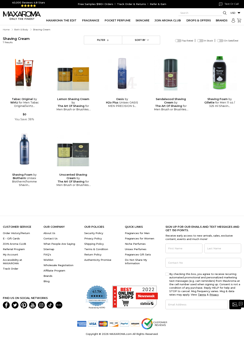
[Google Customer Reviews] (154, 323)
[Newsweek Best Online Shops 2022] (135, 297)
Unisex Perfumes (135, 249)
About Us (49, 233)
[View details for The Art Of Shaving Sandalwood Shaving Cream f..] (170, 72)
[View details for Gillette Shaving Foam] (219, 72)
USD (232, 12)
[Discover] (113, 323)
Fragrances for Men (137, 233)
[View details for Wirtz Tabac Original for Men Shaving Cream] (24, 72)
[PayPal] (124, 323)
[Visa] (92, 323)
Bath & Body (21, 29)
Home (6, 29)
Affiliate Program (54, 270)
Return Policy (92, 254)
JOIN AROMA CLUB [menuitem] (168, 20)
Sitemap (48, 249)
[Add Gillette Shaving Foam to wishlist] (216, 94)
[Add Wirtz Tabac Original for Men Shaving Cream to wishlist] (21, 94)
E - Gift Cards (11, 238)
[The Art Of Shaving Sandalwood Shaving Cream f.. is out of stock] (174, 94)
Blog (46, 281)
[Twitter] (15, 304)
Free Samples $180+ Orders (95, 4)
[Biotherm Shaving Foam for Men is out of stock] (27, 170)
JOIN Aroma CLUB (14, 243)
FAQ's (47, 254)
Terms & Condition (96, 249)
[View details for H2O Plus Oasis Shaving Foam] (122, 72)
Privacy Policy (93, 238)
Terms (202, 294)
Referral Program (14, 249)
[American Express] (81, 323)
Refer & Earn (158, 4)
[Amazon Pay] (135, 323)
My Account (10, 254)
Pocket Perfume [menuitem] (118, 20)
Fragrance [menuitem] (90, 20)
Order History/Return (16, 233)
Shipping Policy (94, 243)
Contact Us (50, 238)
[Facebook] (6, 304)
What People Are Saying (59, 243)
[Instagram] (41, 304)
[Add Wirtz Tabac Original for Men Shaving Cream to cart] (27, 94)
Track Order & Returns (131, 4)
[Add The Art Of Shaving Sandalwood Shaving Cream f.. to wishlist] (167, 94)
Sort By (140, 40)
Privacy (214, 294)
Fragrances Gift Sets (138, 254)
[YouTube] (32, 304)
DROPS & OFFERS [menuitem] (198, 20)
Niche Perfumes (135, 243)
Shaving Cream (16, 40)
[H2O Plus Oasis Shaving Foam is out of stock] (125, 94)
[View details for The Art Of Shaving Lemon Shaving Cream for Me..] (73, 72)
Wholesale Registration (58, 265)
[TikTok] (50, 304)
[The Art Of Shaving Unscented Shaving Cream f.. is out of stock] (76, 170)
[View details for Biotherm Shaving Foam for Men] (24, 148)
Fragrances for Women (139, 238)
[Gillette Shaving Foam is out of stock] (222, 94)
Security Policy (93, 233)
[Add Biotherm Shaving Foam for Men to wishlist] (21, 170)
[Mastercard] (103, 323)
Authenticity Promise (97, 259)
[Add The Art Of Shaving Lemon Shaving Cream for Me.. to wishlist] (70, 94)
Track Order (10, 268)
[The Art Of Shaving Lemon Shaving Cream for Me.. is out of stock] (76, 94)
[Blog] (58, 304)
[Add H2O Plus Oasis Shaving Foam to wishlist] (119, 94)
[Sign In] (233, 20)
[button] (235, 304)
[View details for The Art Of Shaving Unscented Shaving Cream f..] (73, 148)
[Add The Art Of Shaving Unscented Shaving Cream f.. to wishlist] (70, 170)
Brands (47, 275)
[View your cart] (239, 20)
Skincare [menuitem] (142, 20)
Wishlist (48, 259)
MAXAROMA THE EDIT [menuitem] (61, 20)
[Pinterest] (23, 304)
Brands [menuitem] (221, 20)
